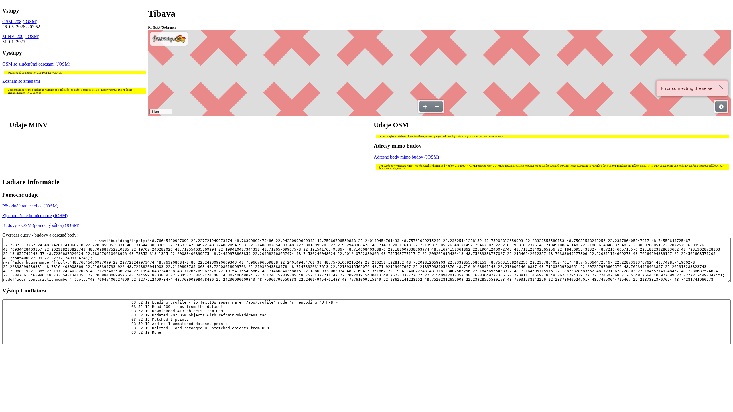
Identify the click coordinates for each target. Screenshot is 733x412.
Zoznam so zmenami (21, 81)
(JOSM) (30, 21)
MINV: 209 (12, 36)
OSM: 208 (11, 21)
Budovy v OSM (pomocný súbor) (33, 225)
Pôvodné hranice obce (22, 205)
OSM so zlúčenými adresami (28, 64)
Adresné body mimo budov (398, 156)
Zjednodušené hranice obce (27, 215)
